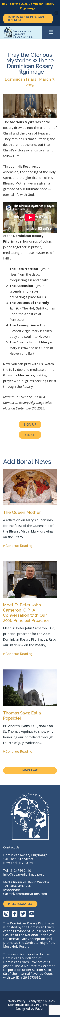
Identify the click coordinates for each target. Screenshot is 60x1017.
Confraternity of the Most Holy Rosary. (29, 944)
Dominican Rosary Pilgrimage (25, 32)
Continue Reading (18, 546)
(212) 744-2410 (20, 870)
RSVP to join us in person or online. (26, 18)
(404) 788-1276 (20, 886)
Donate (30, 435)
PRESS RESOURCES (20, 903)
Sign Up (30, 424)
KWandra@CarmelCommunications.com (25, 892)
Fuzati (39, 1008)
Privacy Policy (15, 1001)
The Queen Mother (22, 512)
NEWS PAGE (30, 770)
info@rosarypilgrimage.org (23, 874)
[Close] (56, 13)
